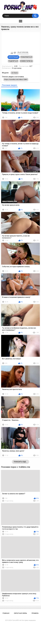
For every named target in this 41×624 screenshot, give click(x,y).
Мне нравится (12, 53)
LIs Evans (15, 73)
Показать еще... (20, 462)
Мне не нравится (15, 53)
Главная (6, 613)
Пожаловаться (26, 57)
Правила (35, 613)
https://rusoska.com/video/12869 (15, 79)
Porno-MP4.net (16, 620)
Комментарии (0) (26, 61)
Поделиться (13, 61)
